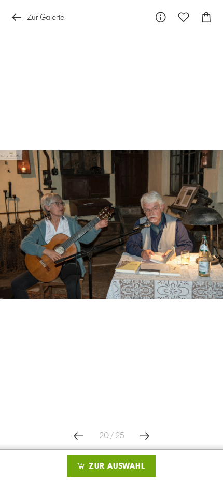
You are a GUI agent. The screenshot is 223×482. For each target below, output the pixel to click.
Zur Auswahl (115, 466)
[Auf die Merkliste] (183, 17)
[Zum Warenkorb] (206, 17)
